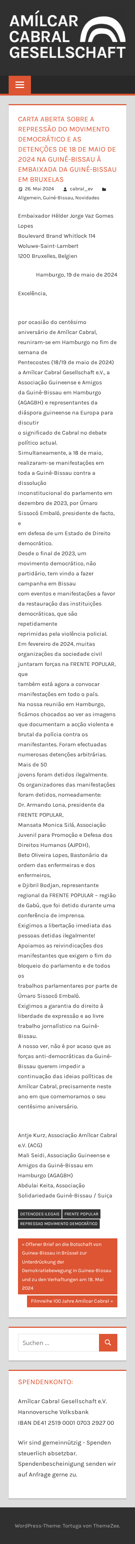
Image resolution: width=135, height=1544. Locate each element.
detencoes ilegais (39, 1213)
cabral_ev (81, 189)
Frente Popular (81, 1213)
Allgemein (29, 198)
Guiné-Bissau (58, 198)
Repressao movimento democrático (59, 1223)
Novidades (87, 198)
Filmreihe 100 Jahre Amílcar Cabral (70, 1302)
